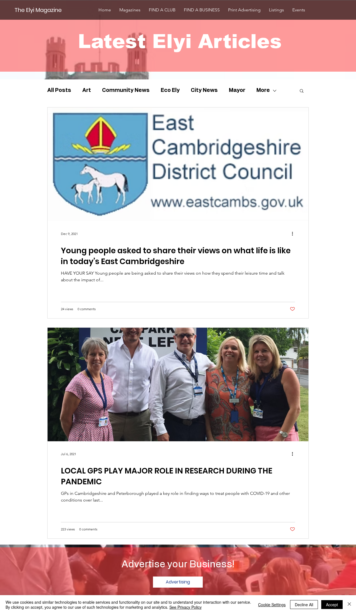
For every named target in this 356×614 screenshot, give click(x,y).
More (263, 90)
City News (204, 90)
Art (86, 90)
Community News (126, 90)
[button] (301, 91)
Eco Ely (170, 90)
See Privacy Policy (185, 607)
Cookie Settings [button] (272, 604)
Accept (332, 604)
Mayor (237, 90)
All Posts (59, 90)
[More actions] (294, 233)
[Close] (349, 605)
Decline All (304, 604)
